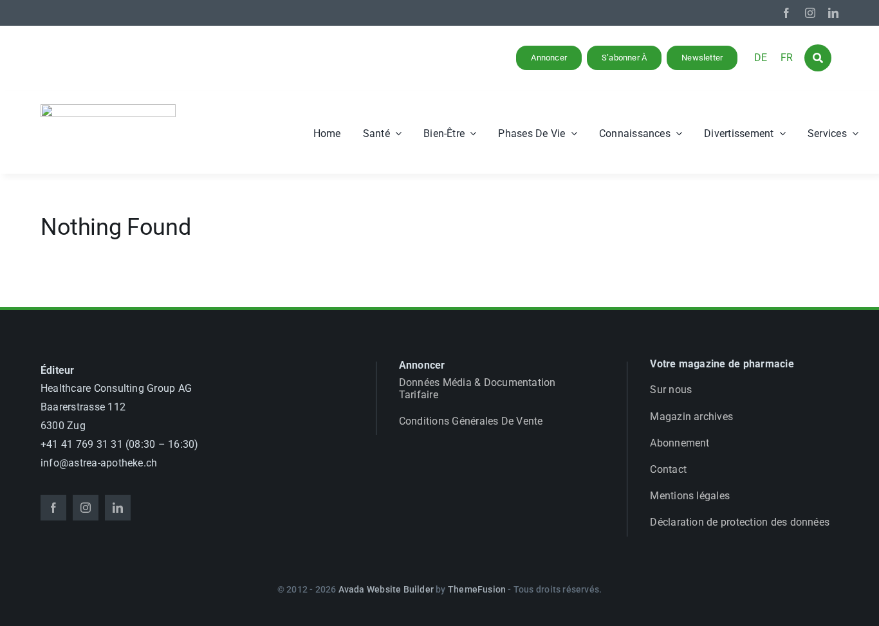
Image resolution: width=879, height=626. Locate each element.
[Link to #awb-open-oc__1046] (817, 57)
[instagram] (810, 13)
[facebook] (786, 13)
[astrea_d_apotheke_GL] (108, 109)
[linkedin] (833, 13)
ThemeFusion (477, 589)
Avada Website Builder (386, 589)
